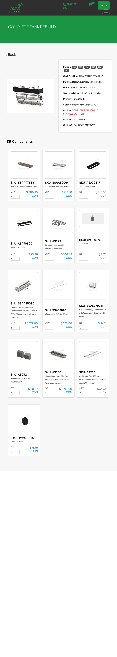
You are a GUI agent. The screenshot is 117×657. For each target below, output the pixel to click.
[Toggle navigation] (106, 11)
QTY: (13, 191)
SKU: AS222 (54, 244)
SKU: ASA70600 (21, 245)
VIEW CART (90, 4)
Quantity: (79, 651)
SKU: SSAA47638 (24, 184)
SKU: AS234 (92, 377)
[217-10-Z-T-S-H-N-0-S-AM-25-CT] (30, 95)
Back (12, 54)
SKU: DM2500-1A (22, 439)
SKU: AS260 (57, 377)
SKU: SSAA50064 (57, 184)
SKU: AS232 (20, 378)
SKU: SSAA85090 (24, 310)
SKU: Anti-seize (90, 241)
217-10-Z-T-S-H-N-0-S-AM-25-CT (24, 165)
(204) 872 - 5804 (71, 6)
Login (103, 5)
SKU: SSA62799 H (92, 311)
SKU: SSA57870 (56, 311)
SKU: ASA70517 (89, 184)
